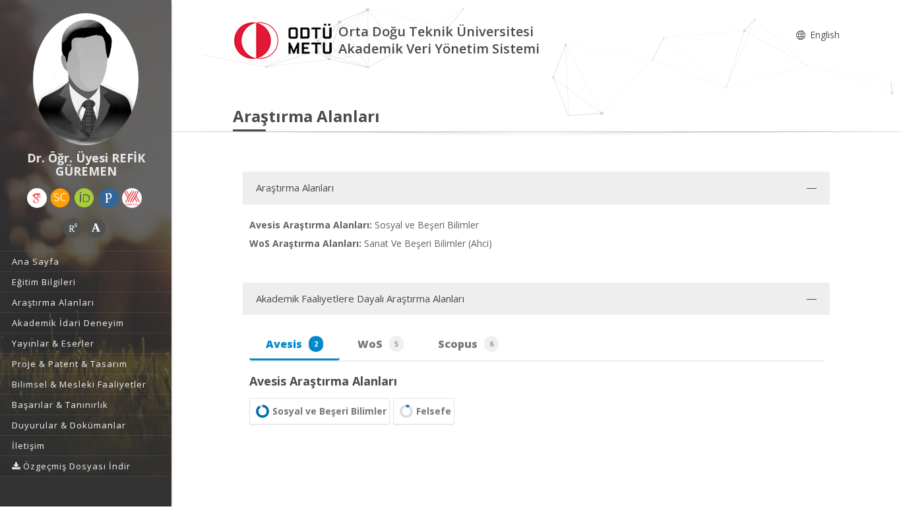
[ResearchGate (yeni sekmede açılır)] (72, 228)
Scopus (465, 344)
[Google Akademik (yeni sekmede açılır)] (37, 198)
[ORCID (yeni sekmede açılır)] (84, 198)
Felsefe (433, 411)
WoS (377, 344)
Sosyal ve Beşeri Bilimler (329, 411)
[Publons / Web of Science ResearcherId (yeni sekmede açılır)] (109, 198)
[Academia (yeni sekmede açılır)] (96, 228)
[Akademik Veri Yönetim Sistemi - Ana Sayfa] (285, 38)
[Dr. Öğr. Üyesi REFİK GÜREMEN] (85, 79)
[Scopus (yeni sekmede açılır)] (60, 198)
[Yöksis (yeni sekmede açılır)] (132, 198)
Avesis (292, 344)
